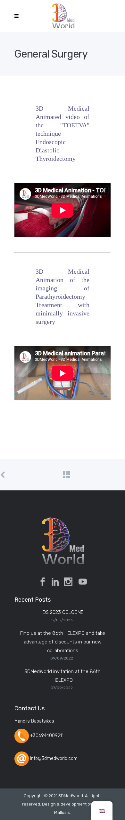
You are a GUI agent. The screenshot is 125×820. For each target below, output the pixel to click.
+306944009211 (46, 735)
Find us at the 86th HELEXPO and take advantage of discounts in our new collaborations (62, 641)
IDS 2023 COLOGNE (62, 612)
